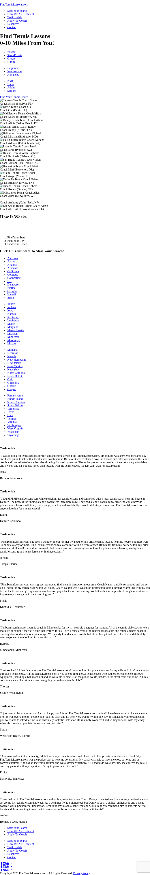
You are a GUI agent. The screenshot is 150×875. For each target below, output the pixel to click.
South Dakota (15, 405)
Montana (12, 349)
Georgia (12, 291)
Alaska (11, 261)
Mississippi (13, 340)
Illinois (11, 303)
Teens (10, 84)
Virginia (12, 421)
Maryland (12, 327)
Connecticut (14, 277)
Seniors (11, 90)
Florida (11, 287)
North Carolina (16, 372)
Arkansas (12, 268)
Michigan (12, 333)
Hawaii (11, 294)
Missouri (12, 343)
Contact (11, 27)
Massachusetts (15, 330)
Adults (11, 87)
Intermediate (14, 71)
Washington (14, 425)
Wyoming (13, 435)
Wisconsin (13, 431)
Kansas (11, 313)
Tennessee (13, 408)
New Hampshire (16, 359)
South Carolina (16, 402)
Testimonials (14, 17)
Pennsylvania (15, 395)
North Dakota (15, 376)
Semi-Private (14, 55)
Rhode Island (15, 398)
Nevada (11, 356)
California (13, 271)
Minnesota (13, 336)
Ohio (10, 379)
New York (13, 369)
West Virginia (15, 428)
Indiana (11, 307)
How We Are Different (20, 14)
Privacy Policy (81, 873)
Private (11, 51)
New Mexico (14, 366)
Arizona (12, 264)
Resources (13, 23)
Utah (10, 415)
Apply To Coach (17, 20)
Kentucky (13, 317)
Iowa (10, 310)
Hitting (11, 61)
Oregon (11, 389)
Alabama (12, 258)
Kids (10, 80)
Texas (10, 412)
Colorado (12, 274)
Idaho (10, 297)
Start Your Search (17, 10)
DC (9, 281)
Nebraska (12, 353)
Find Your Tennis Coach (14, 97)
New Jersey (14, 362)
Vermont (12, 418)
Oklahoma (13, 382)
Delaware (12, 284)
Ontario (11, 386)
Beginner (12, 68)
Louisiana (13, 320)
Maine (11, 323)
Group (11, 58)
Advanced (13, 74)
